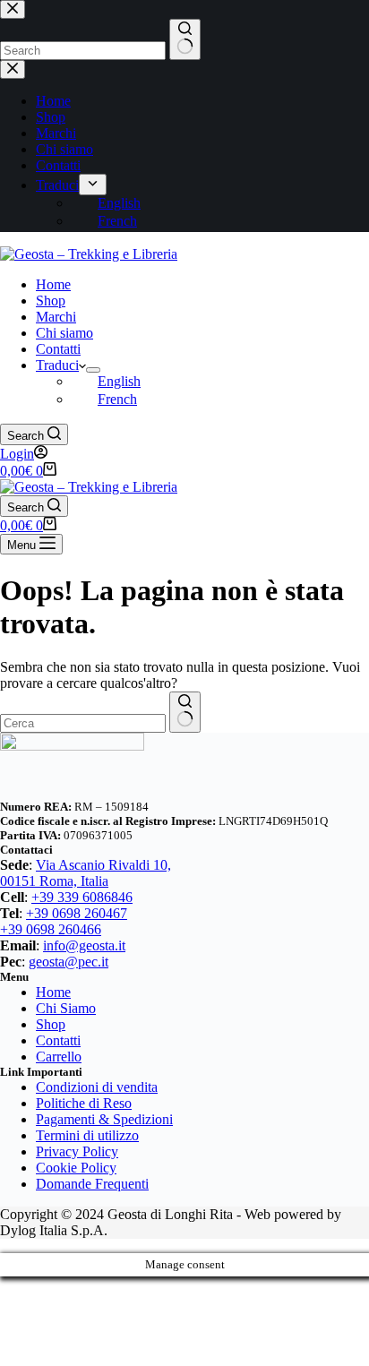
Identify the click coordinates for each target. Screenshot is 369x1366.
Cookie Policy (76, 1167)
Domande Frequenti (92, 1183)
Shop (50, 300)
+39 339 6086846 (82, 897)
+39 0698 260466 (50, 929)
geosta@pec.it (68, 961)
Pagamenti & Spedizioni (104, 1119)
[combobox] (83, 723)
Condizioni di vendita (97, 1087)
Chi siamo (64, 332)
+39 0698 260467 (76, 913)
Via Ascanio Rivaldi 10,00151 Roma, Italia (85, 873)
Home (53, 284)
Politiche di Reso (84, 1103)
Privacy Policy (77, 1151)
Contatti (58, 349)
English (119, 381)
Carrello (59, 1056)
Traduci (57, 365)
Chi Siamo (66, 1008)
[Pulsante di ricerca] (185, 712)
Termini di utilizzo (87, 1135)
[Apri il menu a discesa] (93, 370)
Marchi (56, 316)
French (117, 399)
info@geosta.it (84, 945)
